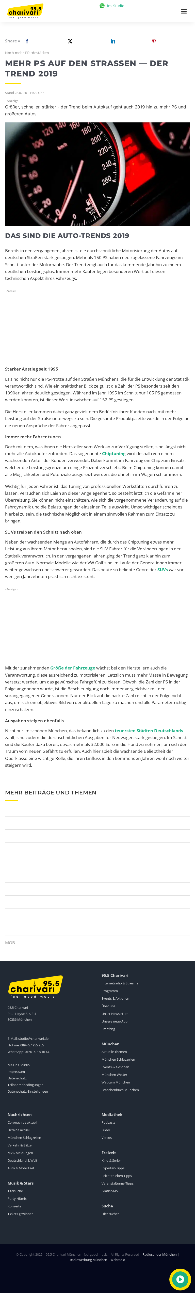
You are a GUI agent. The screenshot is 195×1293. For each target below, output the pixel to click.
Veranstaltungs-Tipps (118, 1183)
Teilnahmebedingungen (25, 1084)
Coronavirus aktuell (22, 1122)
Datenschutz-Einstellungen (28, 1091)
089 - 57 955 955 (32, 1045)
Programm (110, 990)
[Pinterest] (154, 41)
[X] (69, 41)
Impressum (16, 1071)
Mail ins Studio (19, 1065)
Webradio (117, 1259)
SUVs (162, 569)
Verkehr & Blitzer (20, 1145)
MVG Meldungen (20, 1153)
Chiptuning (114, 453)
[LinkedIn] (112, 41)
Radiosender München (159, 1254)
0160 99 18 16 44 (37, 1051)
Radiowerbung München (88, 1259)
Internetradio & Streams (120, 983)
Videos (107, 1137)
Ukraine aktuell (19, 1130)
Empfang (108, 1029)
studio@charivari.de (33, 1038)
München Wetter (114, 1074)
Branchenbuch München (120, 1090)
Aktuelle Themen (114, 1051)
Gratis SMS (110, 1191)
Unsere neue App (114, 1021)
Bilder (106, 1130)
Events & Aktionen (115, 998)
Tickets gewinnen (21, 1213)
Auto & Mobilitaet (21, 1168)
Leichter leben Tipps (117, 1175)
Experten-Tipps (113, 1168)
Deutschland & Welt (22, 1160)
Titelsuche (15, 1191)
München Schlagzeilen (118, 1059)
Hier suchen (111, 1213)
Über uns (108, 1006)
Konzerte (14, 1206)
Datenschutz (17, 1078)
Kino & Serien (112, 1160)
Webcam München (116, 1082)
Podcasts (108, 1122)
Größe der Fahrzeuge (72, 668)
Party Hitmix (17, 1198)
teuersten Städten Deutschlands (149, 730)
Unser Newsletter (115, 1013)
